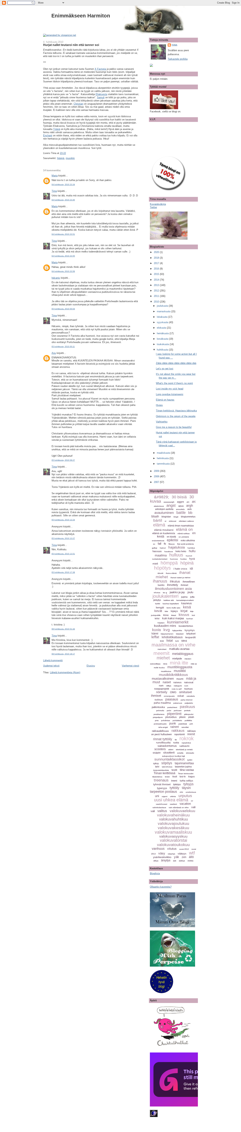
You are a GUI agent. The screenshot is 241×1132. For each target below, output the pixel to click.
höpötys (162, 568)
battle (181, 512)
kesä (187, 607)
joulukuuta (163, 305)
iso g (165, 593)
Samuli (100, 97)
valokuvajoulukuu (173, 823)
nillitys (168, 686)
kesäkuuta (163, 338)
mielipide (177, 658)
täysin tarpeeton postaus (170, 789)
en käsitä (171, 536)
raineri (174, 726)
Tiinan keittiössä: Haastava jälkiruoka (176, 410)
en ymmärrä (184, 537)
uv (192, 801)
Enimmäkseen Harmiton (80, 16)
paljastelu (189, 703)
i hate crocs (180, 568)
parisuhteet (172, 707)
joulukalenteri (165, 596)
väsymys (171, 854)
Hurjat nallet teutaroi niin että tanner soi (71, 45)
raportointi (179, 734)
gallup (154, 548)
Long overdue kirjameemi (169, 394)
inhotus (157, 593)
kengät (160, 607)
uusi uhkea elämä (171, 799)
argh (189, 505)
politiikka (188, 720)
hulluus (176, 554)
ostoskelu (191, 696)
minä (165, 664)
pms (157, 720)
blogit (176, 517)
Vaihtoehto (161, 421)
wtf (192, 852)
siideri (170, 749)
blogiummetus (188, 516)
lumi (177, 641)
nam (161, 685)
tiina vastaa (187, 769)
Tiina (54, 191)
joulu (190, 592)
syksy (156, 763)
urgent (164, 796)
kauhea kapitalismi (171, 604)
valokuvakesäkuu (173, 828)
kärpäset (180, 634)
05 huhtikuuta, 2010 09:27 (63, 460)
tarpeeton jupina (183, 766)
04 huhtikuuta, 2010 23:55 (63, 256)
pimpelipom (158, 717)
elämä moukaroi (163, 529)
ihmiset (184, 585)
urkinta (173, 796)
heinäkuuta (163, 333)
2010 (157, 301)
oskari (180, 695)
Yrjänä (56, 129)
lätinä (184, 641)
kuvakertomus (186, 626)
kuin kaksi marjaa (173, 618)
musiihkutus (166, 671)
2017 (157, 263)
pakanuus (177, 703)
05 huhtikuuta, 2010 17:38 (63, 572)
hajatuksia (176, 547)
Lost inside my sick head (169, 388)
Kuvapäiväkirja (158, 204)
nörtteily (161, 692)
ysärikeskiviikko (162, 857)
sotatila (180, 753)
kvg (166, 630)
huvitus (183, 559)
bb (190, 513)
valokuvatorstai (173, 840)
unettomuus (191, 792)
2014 (157, 279)
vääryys (182, 853)
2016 (157, 268)
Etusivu (91, 665)
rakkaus (178, 731)
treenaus (161, 780)
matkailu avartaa (179, 648)
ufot (181, 792)
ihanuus (160, 581)
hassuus (157, 551)
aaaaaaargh (169, 502)
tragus (191, 776)
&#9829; (161, 497)
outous (159, 699)
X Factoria (100, 69)
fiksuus (172, 544)
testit (174, 769)
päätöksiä (182, 724)
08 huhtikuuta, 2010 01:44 (63, 629)
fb (165, 543)
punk (172, 723)
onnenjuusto (169, 696)
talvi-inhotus (167, 767)
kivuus (184, 615)
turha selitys (186, 780)
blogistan (166, 516)
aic (194, 501)
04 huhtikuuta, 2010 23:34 (63, 184)
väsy (161, 853)
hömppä (169, 562)
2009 (157, 471)
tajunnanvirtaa (184, 763)
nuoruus (188, 688)
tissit (174, 776)
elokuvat (172, 521)
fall (159, 543)
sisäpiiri (157, 752)
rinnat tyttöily (162, 739)
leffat (155, 637)
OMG (173, 692)
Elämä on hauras (165, 399)
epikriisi (172, 540)
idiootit (160, 573)
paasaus (171, 699)
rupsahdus (186, 743)
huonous (174, 559)
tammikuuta (163, 463)
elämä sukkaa (184, 533)
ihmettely (172, 584)
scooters (160, 749)
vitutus (172, 849)
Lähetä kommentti (53, 660)
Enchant (47, 135)
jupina (184, 597)
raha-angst (163, 727)
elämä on (184, 529)
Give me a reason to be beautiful (173, 427)
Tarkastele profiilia (178, 59)
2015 (157, 274)
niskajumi (178, 686)
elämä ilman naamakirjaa (181, 525)
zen (184, 857)
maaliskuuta (164, 452)
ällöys (155, 861)
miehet (163, 657)
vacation (185, 803)
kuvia (156, 630)
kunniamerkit (177, 622)
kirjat (184, 611)
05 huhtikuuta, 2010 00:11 (63, 346)
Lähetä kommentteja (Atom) (65, 672)
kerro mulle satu (173, 608)
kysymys (190, 630)
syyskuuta (163, 322)
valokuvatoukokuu (173, 844)
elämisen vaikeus (186, 521)
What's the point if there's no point (174, 383)
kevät (158, 611)
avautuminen (164, 513)
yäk (176, 857)
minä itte (179, 663)
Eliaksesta (101, 94)
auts (189, 509)
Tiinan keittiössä (164, 773)
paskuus (187, 706)
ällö (191, 857)
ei (165, 521)
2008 (157, 476)
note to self (177, 689)
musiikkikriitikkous (173, 675)
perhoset (178, 710)
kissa (166, 615)
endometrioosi (158, 541)
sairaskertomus (167, 745)
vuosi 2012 (184, 849)
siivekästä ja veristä (184, 749)
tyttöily (174, 788)
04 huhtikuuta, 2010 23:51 (63, 234)
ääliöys (182, 861)
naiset (167, 682)
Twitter (153, 207)
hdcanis (56, 277)
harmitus (191, 548)
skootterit (169, 752)
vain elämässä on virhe (179, 807)
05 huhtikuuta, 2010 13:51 (63, 554)
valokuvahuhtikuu (173, 819)
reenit (191, 734)
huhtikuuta (163, 349)
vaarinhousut (161, 804)
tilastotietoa (157, 777)
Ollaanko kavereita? (161, 886)
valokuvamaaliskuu (173, 832)
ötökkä (190, 861)
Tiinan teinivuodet (185, 773)
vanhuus (158, 849)
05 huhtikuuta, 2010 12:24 (63, 520)
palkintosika (158, 707)
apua (181, 506)
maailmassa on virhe (173, 644)
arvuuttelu (180, 509)
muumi (179, 679)
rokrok (186, 738)
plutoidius (171, 716)
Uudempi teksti (51, 665)
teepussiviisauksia (161, 770)
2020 (157, 252)
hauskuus (168, 551)
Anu (54, 353)
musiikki (70, 158)
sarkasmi (184, 746)
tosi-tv (183, 776)
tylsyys (188, 784)
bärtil (157, 520)
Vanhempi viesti (130, 665)
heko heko (180, 551)
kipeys (174, 611)
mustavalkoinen (163, 678)
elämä (159, 524)
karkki (157, 604)
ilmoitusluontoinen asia (173, 589)
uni (157, 796)
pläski (182, 717)
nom (186, 686)
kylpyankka (177, 630)
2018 (157, 257)
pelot (169, 710)
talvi (157, 766)
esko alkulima (188, 540)
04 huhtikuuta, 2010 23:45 (63, 200)
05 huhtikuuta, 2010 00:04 (63, 309)
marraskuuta (164, 311)
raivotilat (185, 727)
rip (176, 740)
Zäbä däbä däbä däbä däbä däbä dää (176, 363)
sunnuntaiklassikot (169, 759)
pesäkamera (159, 714)
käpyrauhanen (167, 634)
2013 (157, 285)
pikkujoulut (188, 714)
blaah (155, 516)
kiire (166, 611)
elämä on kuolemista (163, 533)
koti (193, 615)
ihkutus (175, 581)
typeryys (162, 788)
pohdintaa (165, 720)
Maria (55, 175)
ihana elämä (171, 573)
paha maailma (162, 702)
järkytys (157, 600)
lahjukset (190, 633)
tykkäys (177, 784)
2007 (157, 482)
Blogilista (155, 873)
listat (169, 640)
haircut (163, 548)
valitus (162, 811)
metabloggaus (182, 654)
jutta (192, 597)
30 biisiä (179, 497)
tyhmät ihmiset (162, 784)
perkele (187, 710)
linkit (162, 641)
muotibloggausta (179, 667)
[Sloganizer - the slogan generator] (59, 35)
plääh (191, 717)
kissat (173, 615)
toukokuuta (163, 344)
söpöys (166, 763)
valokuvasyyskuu (173, 836)
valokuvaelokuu (182, 811)
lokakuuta (162, 316)
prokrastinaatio (160, 724)
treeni (174, 780)
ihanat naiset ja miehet (180, 578)
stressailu (190, 753)
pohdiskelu (177, 720)
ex (154, 544)
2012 (157, 290)
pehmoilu (160, 710)
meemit (161, 653)
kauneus (186, 603)
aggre (180, 501)
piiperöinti (174, 714)
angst (171, 505)
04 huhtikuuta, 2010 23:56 (63, 271)
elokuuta (162, 327)
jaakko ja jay (177, 592)
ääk (174, 861)
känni (155, 633)
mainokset (162, 649)
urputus (185, 795)
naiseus (177, 682)
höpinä (60, 158)
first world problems (185, 544)
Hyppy (159, 405)
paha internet (186, 700)
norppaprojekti (161, 689)
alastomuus (159, 506)
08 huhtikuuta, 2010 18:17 (63, 654)
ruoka (176, 742)
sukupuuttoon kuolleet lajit (173, 756)
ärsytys (165, 860)
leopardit (190, 637)
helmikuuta (163, 458)
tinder (167, 777)
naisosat (188, 682)
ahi (188, 502)
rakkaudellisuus (160, 731)
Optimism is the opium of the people (175, 416)
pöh (191, 724)
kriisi (157, 618)
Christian (78, 103)
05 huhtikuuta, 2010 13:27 (63, 538)
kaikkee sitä (169, 600)
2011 (157, 296)
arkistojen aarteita (164, 509)
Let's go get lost (164, 368)
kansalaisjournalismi (185, 600)
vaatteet (173, 804)
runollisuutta (163, 742)
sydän (189, 760)
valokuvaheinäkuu (173, 815)
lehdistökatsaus (172, 637)
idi (191, 568)
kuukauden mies (165, 625)
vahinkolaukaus (159, 807)
